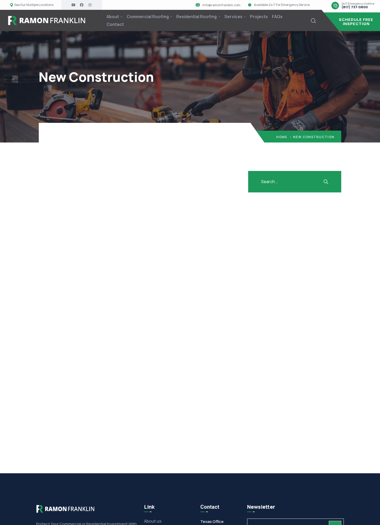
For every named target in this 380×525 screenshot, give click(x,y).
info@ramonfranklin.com (221, 5)
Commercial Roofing (148, 16)
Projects (259, 16)
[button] (351, 21)
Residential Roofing (196, 16)
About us (153, 521)
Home (281, 137)
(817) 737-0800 (354, 7)
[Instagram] (90, 5)
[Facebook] (81, 5)
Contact (115, 24)
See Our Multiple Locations (34, 5)
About (113, 16)
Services (233, 16)
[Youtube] (73, 5)
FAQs (277, 16)
